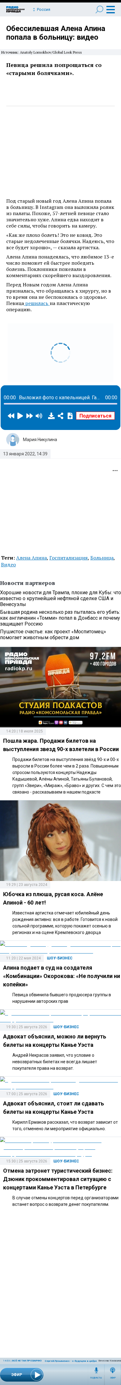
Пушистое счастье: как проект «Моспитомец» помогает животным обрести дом (53, 634)
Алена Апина (31, 557)
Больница (102, 557)
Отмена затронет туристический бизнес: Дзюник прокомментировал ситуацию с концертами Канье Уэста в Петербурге (58, 1179)
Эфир (113, 1378)
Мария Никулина (40, 439)
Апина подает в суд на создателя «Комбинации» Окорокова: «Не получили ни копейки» (61, 976)
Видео (8, 564)
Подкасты (96, 1378)
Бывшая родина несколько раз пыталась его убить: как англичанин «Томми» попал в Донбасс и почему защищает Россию (60, 618)
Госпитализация (68, 557)
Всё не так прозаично (27, 1360)
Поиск (99, 9)
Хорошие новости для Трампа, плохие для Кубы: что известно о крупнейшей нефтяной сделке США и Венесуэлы (60, 598)
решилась (37, 303)
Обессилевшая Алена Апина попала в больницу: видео (55, 33)
